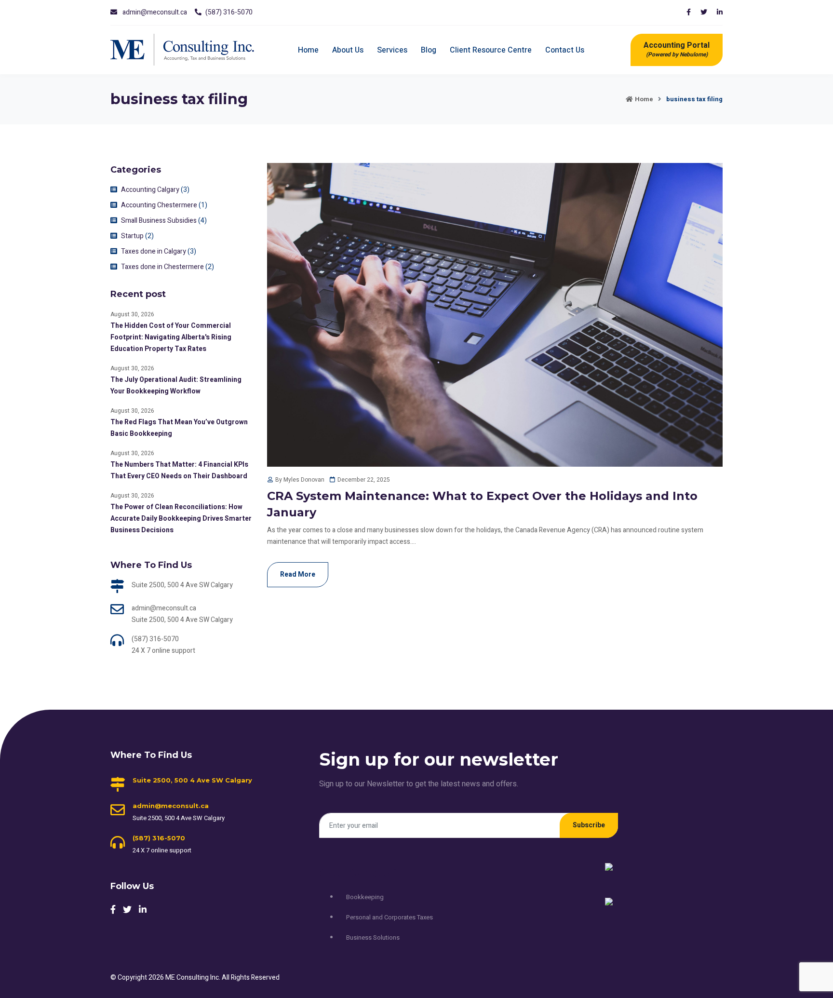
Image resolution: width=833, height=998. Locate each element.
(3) (185, 190)
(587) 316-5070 (229, 12)
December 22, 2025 (363, 479)
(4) (202, 221)
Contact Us (564, 50)
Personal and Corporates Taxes (389, 917)
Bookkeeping (365, 897)
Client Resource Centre (491, 50)
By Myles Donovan (299, 479)
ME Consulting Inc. (193, 977)
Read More (297, 574)
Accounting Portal (677, 49)
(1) (203, 205)
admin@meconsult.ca (154, 12)
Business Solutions (373, 937)
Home (308, 50)
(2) (149, 236)
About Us (347, 50)
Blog (428, 50)
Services (392, 50)
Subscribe (589, 825)
